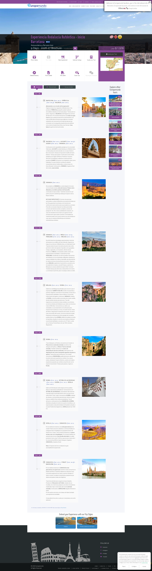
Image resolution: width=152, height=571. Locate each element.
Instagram (105, 550)
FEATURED (92, 6)
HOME (96, 566)
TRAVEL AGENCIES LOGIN (96, 1)
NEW (70, 6)
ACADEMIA (87, 1)
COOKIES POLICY (105, 568)
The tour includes (69, 87)
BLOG (81, 1)
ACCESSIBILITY (95, 568)
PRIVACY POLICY (85, 568)
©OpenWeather (63, 507)
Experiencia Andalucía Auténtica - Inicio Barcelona (58, 39)
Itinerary (38, 87)
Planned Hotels (52, 87)
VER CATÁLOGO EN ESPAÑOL (62, 1)
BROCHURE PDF (76, 6)
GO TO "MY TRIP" (73, 1)
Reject (123, 566)
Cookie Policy (144, 562)
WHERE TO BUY (85, 6)
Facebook (105, 547)
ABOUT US (99, 6)
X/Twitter (105, 553)
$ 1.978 (118, 48)
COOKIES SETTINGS (116, 568)
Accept (144, 566)
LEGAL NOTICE (75, 568)
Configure (134, 566)
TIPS (115, 566)
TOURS (109, 566)
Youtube (105, 556)
